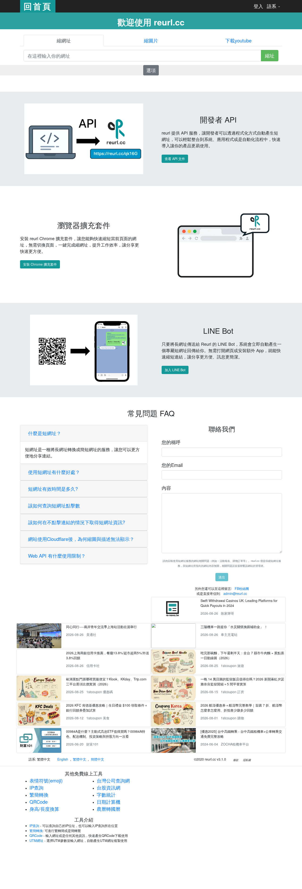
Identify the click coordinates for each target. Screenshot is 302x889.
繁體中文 (79, 759)
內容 (166, 487)
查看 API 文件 (175, 158)
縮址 (269, 55)
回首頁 (38, 6)
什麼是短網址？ (44, 433)
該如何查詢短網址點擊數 (54, 505)
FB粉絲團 (242, 588)
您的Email (172, 464)
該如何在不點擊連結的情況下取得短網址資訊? (76, 522)
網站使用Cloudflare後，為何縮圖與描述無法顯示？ (81, 538)
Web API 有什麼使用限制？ (57, 555)
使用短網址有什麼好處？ (54, 472)
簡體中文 (97, 759)
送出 (221, 577)
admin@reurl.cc (235, 593)
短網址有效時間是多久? (53, 488)
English (62, 759)
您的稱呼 (171, 442)
